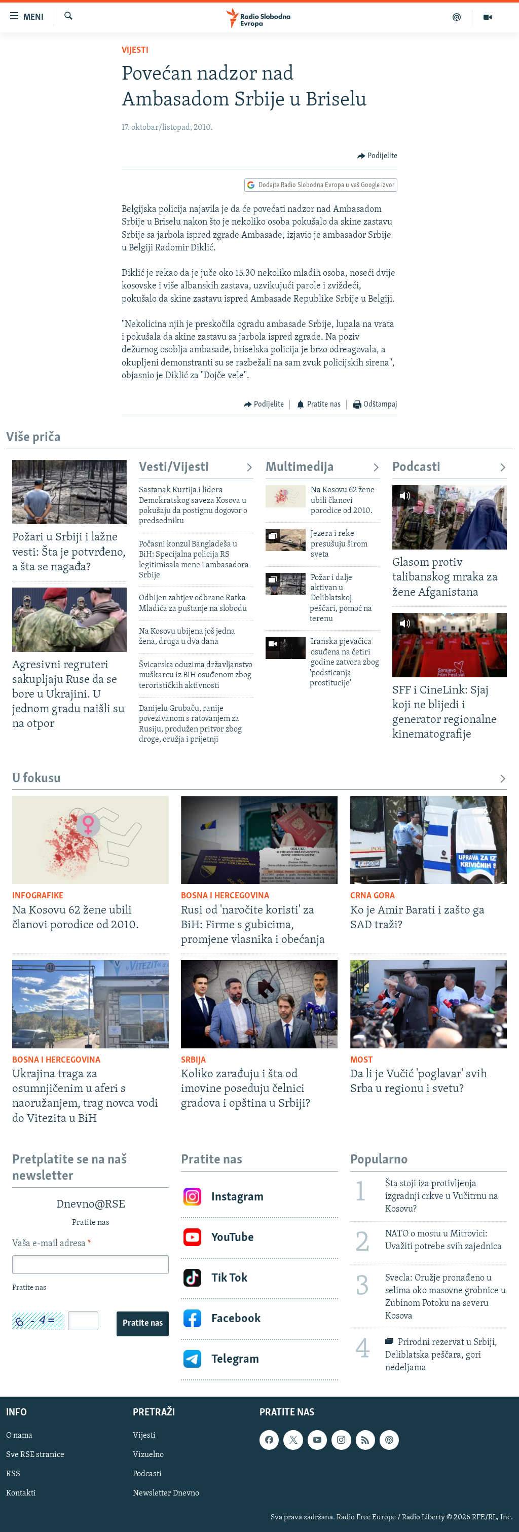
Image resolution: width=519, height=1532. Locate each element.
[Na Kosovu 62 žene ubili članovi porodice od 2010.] (286, 496)
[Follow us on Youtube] (317, 1440)
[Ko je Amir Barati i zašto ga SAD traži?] (428, 840)
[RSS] (365, 1440)
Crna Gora (372, 896)
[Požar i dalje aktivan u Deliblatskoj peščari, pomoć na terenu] (286, 584)
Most (361, 1060)
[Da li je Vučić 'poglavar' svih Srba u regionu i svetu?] (428, 1004)
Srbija (193, 1060)
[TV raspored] (389, 1440)
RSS (13, 1475)
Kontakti (21, 1494)
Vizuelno (148, 1455)
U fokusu (36, 779)
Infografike (37, 896)
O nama (19, 1436)
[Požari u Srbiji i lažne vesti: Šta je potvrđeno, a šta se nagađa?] (69, 492)
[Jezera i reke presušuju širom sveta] (286, 540)
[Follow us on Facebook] (269, 1440)
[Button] (377, 156)
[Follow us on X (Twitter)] (293, 1440)
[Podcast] (456, 17)
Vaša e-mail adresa (51, 1244)
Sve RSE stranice (35, 1455)
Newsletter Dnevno (166, 1494)
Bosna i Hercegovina (225, 896)
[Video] (487, 17)
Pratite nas (143, 1323)
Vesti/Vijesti (174, 468)
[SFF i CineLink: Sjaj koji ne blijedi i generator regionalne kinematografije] (449, 645)
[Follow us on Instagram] (341, 1440)
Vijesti (135, 50)
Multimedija (300, 468)
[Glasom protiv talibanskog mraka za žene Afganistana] (449, 517)
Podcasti (416, 468)
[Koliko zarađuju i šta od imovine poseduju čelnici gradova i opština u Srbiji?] (259, 1004)
